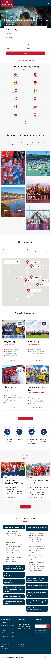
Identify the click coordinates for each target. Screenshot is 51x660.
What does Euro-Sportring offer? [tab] (14, 527)
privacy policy (37, 632)
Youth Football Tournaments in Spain (13, 202)
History (3, 646)
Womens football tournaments (25, 626)
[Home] (7, 3)
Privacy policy (21, 646)
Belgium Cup (9, 341)
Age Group (11, 45)
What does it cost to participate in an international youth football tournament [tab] (13, 589)
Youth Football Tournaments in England (13, 168)
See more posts (25, 507)
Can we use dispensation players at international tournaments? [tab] (37, 586)
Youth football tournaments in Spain (7, 633)
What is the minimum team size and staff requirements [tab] (36, 608)
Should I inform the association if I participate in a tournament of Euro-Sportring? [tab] (36, 593)
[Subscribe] (48, 626)
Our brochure (21, 644)
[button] (28, 290)
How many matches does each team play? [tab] (13, 602)
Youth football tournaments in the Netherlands (8, 637)
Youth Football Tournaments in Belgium (38, 190)
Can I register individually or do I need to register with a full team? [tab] (37, 601)
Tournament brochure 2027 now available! (14, 483)
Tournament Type (13, 30)
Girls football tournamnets (24, 624)
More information (13, 360)
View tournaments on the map (26, 60)
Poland (35, 108)
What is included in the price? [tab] (13, 596)
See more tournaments (25, 419)
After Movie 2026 (38, 217)
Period (30, 45)
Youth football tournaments (24, 622)
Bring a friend (5, 648)
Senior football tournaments (24, 628)
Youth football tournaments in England (7, 626)
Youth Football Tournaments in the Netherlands (38, 163)
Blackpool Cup (10, 387)
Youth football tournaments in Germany (7, 629)
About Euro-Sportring (6, 644)
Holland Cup (33, 341)
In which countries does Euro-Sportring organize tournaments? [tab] (13, 567)
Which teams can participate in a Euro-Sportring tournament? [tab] (37, 579)
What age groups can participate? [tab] (10, 574)
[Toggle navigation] (49, 3)
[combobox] (25, 33)
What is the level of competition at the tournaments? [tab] (37, 528)
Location (10, 37)
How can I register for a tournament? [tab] (11, 581)
